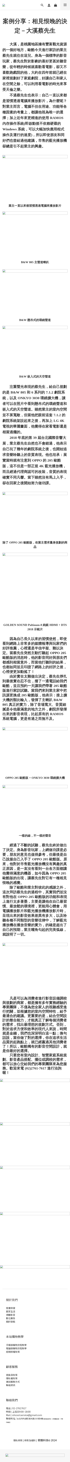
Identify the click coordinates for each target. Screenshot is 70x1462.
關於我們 (12, 1300)
